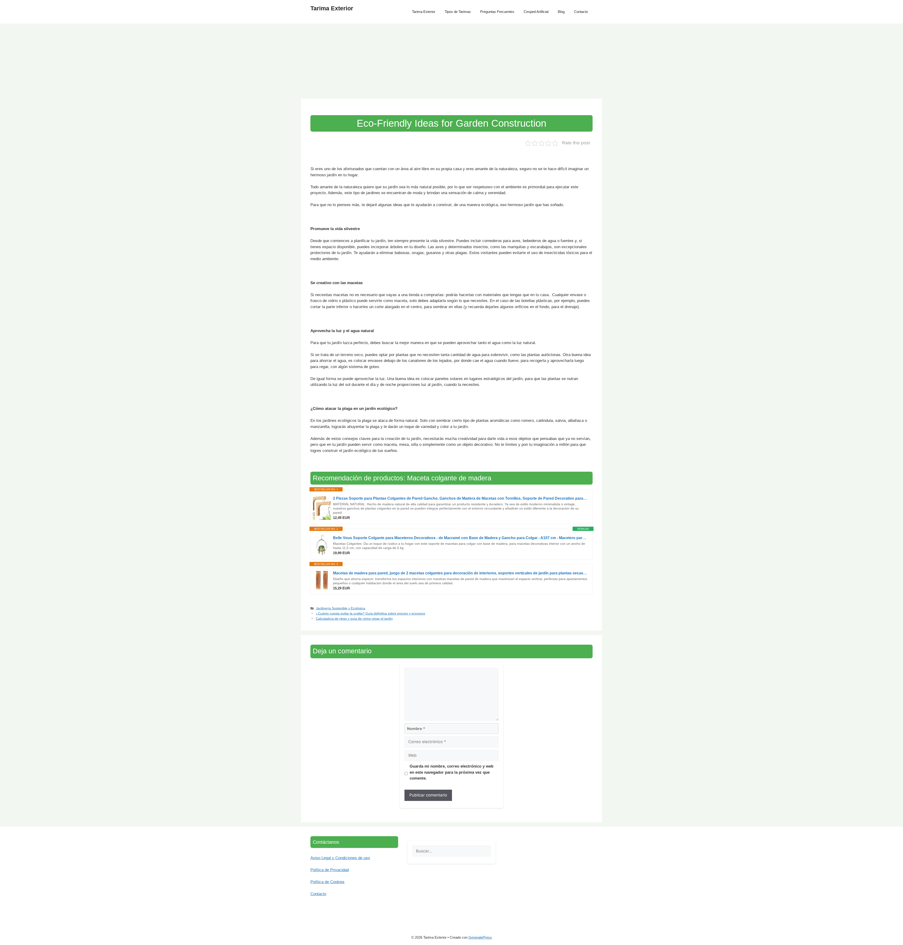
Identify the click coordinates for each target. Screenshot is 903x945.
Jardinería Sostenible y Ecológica (340, 608)
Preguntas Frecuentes (497, 12)
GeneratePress (480, 937)
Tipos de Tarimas (458, 12)
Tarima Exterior (331, 8)
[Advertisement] (451, 59)
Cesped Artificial (536, 12)
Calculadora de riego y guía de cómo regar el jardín (354, 618)
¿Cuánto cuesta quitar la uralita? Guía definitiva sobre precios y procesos (370, 613)
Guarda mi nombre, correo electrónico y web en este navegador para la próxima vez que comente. (451, 772)
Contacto (581, 12)
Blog (561, 12)
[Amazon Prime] (359, 518)
